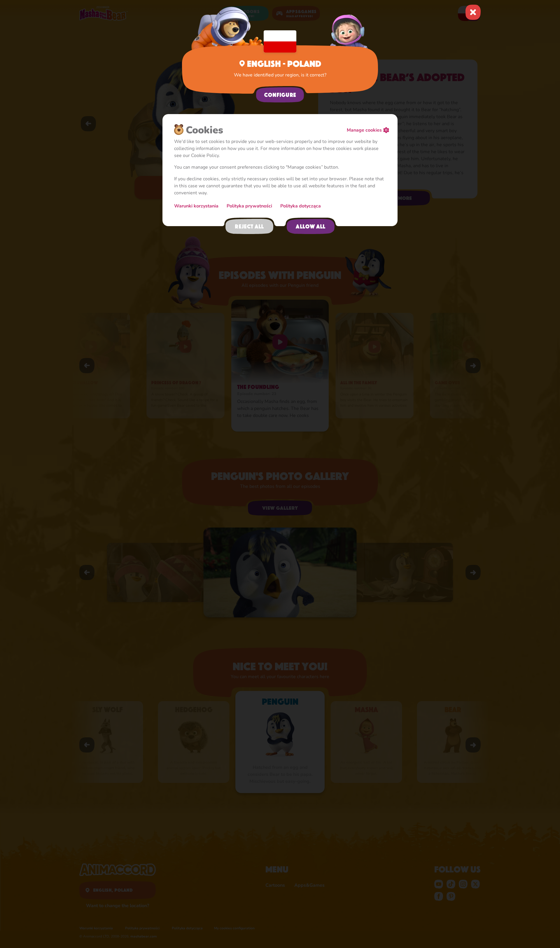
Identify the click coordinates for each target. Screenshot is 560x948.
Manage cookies (364, 130)
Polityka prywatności (250, 206)
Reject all (249, 226)
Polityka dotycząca (300, 206)
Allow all (310, 226)
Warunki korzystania (197, 206)
